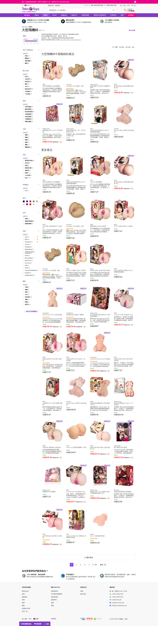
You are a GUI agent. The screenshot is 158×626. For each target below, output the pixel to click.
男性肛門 (28, 81)
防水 (27, 178)
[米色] (33, 204)
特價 (23, 599)
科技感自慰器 (29, 111)
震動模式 (28, 147)
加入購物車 (47, 100)
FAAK (27, 268)
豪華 (27, 63)
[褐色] (30, 201)
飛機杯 (45, 15)
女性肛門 (28, 79)
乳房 (27, 76)
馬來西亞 (28, 297)
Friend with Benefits (31, 270)
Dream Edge (29, 258)
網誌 (23, 605)
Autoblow (28, 247)
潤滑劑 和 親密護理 (100, 15)
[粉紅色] (24, 204)
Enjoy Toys (29, 260)
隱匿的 (28, 58)
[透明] (37, 204)
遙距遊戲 (28, 61)
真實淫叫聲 (29, 168)
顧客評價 (54, 599)
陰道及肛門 (29, 89)
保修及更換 (54, 597)
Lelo (27, 237)
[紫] (27, 204)
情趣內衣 (74, 15)
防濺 (27, 173)
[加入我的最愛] (59, 100)
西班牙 (28, 304)
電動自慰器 (29, 121)
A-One (27, 244)
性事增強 (113, 15)
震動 (27, 144)
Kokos (61, 39)
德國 (27, 289)
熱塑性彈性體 (29, 221)
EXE (27, 265)
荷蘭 (27, 299)
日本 (27, 294)
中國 (27, 287)
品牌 (122, 15)
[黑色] (24, 201)
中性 (27, 86)
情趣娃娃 (64, 15)
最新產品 (27, 15)
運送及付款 (25, 591)
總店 (52, 605)
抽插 (27, 142)
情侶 (27, 56)
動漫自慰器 (29, 109)
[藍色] (27, 201)
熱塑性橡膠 (29, 223)
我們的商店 (54, 591)
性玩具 (54, 15)
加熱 (27, 165)
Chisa (27, 255)
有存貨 (133, 30)
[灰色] (33, 201)
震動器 (36, 15)
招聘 (52, 602)
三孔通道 (28, 94)
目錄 (23, 594)
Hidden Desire (30, 275)
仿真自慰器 (29, 116)
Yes (27, 190)
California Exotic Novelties (30, 252)
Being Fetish (29, 249)
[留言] (69, 88)
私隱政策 (53, 618)
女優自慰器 (29, 114)
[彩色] (37, 201)
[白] (24, 207)
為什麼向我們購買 (56, 594)
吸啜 (27, 140)
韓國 (27, 302)
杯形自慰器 (29, 106)
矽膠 (27, 218)
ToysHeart (29, 242)
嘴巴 (27, 84)
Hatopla (28, 273)
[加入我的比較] (62, 100)
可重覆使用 (29, 119)
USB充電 (28, 175)
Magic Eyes (77, 39)
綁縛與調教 (85, 15)
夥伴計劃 (83, 594)
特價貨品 (131, 15)
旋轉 (27, 137)
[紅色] (30, 204)
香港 (27, 292)
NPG (27, 239)
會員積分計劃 (26, 608)
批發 (81, 591)
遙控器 (28, 170)
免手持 (28, 163)
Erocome (28, 263)
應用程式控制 (29, 160)
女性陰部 (28, 91)
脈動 (27, 135)
